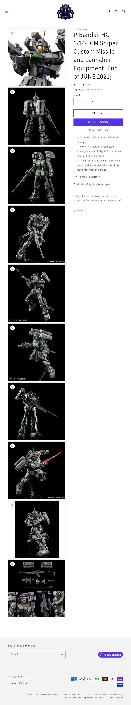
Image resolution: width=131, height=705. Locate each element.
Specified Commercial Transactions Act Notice (103, 698)
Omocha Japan (37, 694)
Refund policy (69, 694)
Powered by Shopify (52, 694)
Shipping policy (116, 694)
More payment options (98, 130)
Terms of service (100, 694)
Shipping (77, 89)
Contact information (72, 698)
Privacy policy (84, 694)
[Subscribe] (61, 654)
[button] (6, 11)
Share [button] (80, 210)
